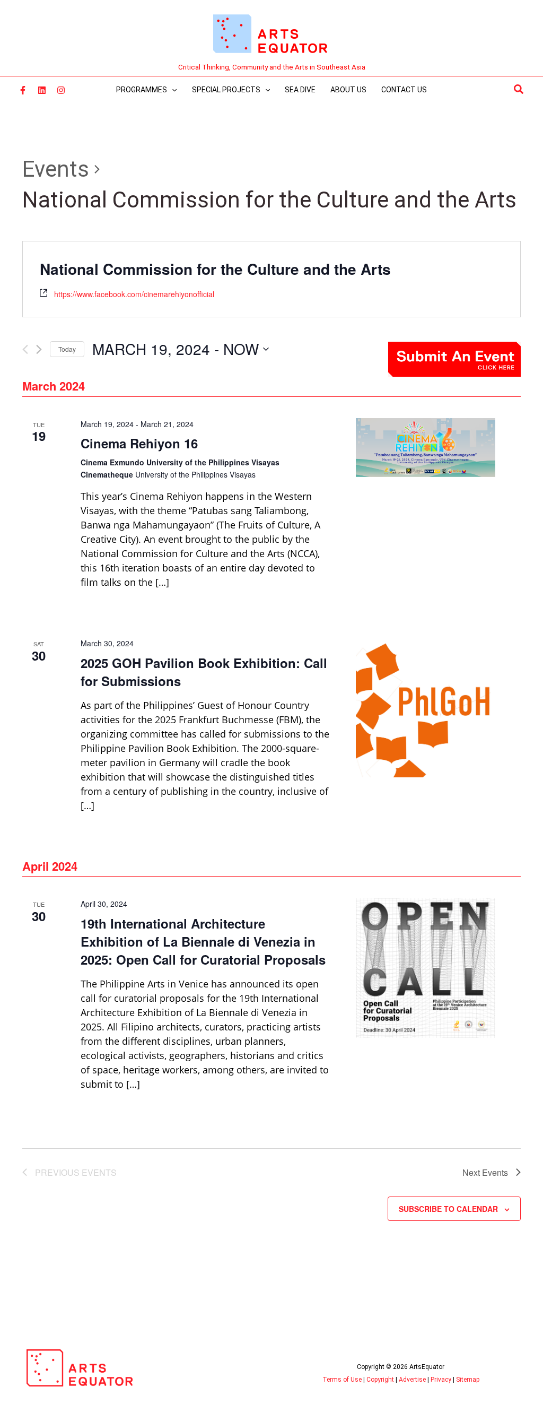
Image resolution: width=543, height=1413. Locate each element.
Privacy (441, 1379)
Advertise (412, 1379)
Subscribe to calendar (448, 1208)
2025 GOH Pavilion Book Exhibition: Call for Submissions (204, 672)
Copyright (380, 1379)
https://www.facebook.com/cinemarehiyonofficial (134, 294)
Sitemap (467, 1379)
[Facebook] (23, 90)
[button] (519, 89)
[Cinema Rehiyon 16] (425, 447)
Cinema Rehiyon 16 (139, 443)
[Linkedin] (42, 90)
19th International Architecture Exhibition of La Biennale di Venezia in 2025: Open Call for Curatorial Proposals (203, 941)
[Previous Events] (25, 349)
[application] (172, 89)
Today (67, 348)
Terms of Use (342, 1379)
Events (55, 169)
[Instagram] (61, 90)
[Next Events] (39, 349)
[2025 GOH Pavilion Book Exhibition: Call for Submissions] (425, 707)
